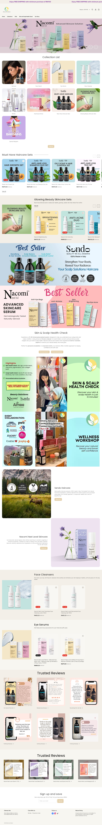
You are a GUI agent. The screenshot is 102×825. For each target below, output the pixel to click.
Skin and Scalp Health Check (26, 16)
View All (51, 146)
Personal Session (44, 352)
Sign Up (60, 801)
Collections (9, 16)
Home (3, 16)
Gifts (16, 16)
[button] (92, 9)
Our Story (37, 16)
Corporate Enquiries (57, 352)
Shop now (58, 499)
